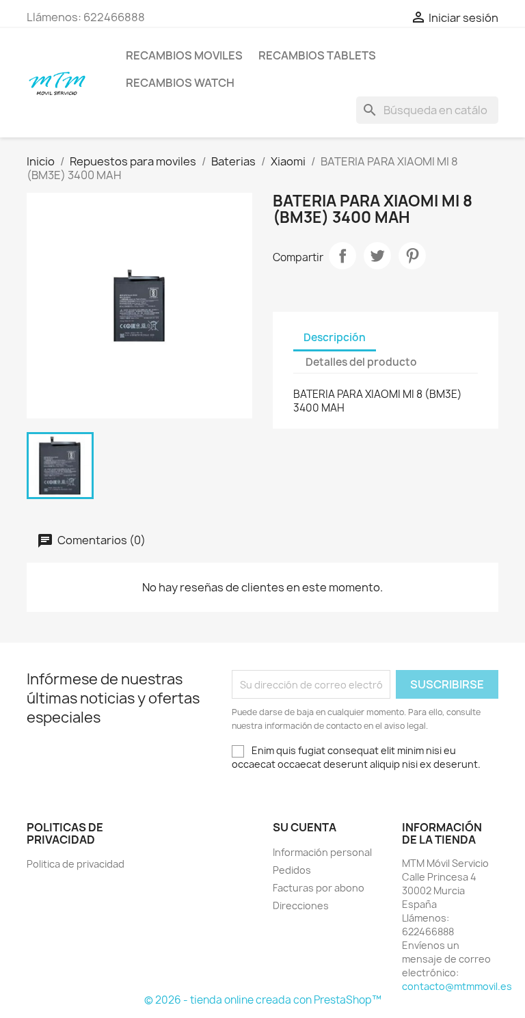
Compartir (342, 255)
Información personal (322, 852)
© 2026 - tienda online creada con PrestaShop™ (262, 1000)
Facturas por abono (318, 887)
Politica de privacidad (75, 863)
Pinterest (412, 255)
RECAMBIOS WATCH (180, 82)
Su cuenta (304, 827)
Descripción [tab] (335, 337)
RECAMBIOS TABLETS (317, 55)
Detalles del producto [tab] (361, 362)
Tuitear (377, 255)
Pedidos (292, 869)
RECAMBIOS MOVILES (184, 55)
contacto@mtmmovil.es (457, 986)
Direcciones (301, 905)
